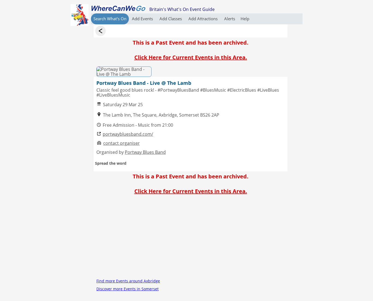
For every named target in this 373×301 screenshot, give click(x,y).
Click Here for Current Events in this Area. (190, 57)
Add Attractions (203, 18)
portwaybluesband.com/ (128, 134)
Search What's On (109, 18)
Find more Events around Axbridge (128, 280)
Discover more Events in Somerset (127, 288)
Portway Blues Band (145, 152)
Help (245, 18)
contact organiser (121, 143)
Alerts (229, 18)
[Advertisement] (191, 238)
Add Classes (171, 18)
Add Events (143, 18)
